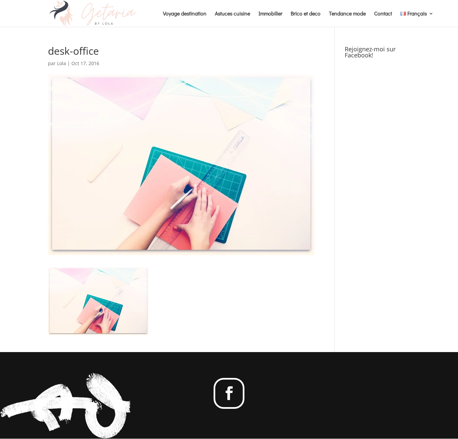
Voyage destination (185, 14)
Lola (61, 63)
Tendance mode (347, 14)
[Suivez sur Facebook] (229, 393)
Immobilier (270, 14)
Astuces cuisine (232, 14)
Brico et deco (306, 14)
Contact (383, 14)
